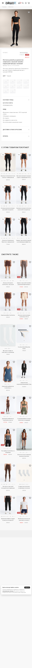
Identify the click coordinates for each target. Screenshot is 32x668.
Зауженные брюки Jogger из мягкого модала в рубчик (8, 519)
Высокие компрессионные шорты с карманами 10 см (24, 176)
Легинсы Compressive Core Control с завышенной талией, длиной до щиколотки (8, 177)
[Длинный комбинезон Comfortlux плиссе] (8, 405)
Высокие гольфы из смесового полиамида (8, 351)
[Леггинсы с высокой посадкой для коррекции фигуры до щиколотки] (8, 473)
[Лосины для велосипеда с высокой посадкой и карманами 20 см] (8, 194)
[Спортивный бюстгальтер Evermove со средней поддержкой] (24, 405)
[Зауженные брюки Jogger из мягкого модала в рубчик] (8, 505)
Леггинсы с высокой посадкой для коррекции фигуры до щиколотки (8, 487)
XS (6, 82)
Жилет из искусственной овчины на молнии (24, 455)
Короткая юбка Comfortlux (8, 315)
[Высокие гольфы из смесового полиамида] (8, 335)
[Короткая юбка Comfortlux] (8, 301)
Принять (27, 587)
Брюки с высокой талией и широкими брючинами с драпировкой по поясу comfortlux (24, 284)
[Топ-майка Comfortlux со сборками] (8, 437)
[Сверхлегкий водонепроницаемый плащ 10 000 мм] (24, 369)
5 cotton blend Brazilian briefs (24, 347)
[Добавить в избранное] (14, 155)
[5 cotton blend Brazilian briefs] (24, 333)
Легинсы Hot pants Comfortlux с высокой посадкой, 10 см (8, 284)
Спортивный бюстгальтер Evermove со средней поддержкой (24, 419)
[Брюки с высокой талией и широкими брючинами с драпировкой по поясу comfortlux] (24, 269)
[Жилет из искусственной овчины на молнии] (24, 439)
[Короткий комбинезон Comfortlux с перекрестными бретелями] (8, 371)
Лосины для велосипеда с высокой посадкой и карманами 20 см (8, 209)
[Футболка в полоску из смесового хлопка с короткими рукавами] (24, 505)
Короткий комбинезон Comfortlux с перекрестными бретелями (8, 387)
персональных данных (8, 591)
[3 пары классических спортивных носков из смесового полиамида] (24, 473)
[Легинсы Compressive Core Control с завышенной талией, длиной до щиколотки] (8, 162)
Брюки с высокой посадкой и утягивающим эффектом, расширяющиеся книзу (23, 241)
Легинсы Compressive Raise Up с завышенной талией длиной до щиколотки (8, 241)
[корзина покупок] (28, 3)
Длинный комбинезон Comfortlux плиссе (8, 419)
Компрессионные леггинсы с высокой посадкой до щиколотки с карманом (23, 209)
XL (6, 92)
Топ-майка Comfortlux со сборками (8, 451)
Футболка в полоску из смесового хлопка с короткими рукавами (24, 519)
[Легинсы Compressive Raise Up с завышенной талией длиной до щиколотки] (8, 227)
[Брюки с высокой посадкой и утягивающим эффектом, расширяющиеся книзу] (24, 227)
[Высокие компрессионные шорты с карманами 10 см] (24, 162)
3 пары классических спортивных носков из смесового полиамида (24, 487)
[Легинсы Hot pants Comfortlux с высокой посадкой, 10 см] (8, 269)
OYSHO (5, 52)
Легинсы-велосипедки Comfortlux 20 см (24, 316)
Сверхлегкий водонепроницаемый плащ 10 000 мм (24, 383)
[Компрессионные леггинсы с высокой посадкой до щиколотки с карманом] (24, 194)
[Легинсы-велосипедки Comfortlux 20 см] (24, 301)
